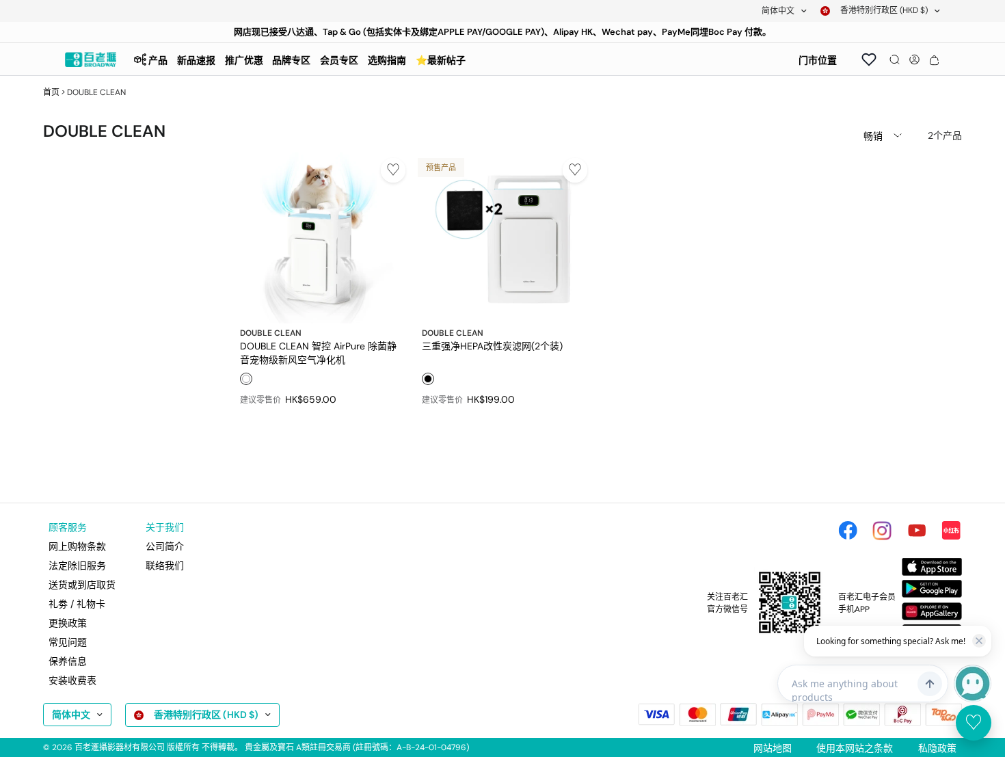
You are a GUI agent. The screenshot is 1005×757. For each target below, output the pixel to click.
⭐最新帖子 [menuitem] (441, 60)
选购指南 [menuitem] (387, 60)
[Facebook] (848, 531)
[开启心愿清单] (869, 59)
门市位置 (818, 60)
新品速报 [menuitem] (196, 60)
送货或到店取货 (82, 585)
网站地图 (772, 748)
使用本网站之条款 (854, 748)
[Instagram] (882, 531)
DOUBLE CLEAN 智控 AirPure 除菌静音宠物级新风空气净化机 (318, 352)
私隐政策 (937, 748)
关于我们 (165, 527)
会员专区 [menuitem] (339, 60)
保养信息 (68, 661)
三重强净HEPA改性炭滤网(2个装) (492, 346)
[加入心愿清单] (393, 170)
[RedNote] (951, 531)
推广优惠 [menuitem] (244, 60)
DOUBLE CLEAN (271, 333)
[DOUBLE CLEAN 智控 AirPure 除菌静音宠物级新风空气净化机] (319, 237)
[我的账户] (914, 59)
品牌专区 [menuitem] (291, 60)
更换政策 (68, 623)
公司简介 (165, 546)
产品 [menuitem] (158, 60)
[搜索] (894, 59)
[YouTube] (917, 531)
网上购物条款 (77, 546)
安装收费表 (72, 680)
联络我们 (165, 565)
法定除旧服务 (77, 565)
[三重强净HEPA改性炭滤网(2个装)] (501, 237)
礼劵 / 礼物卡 (77, 604)
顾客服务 (68, 527)
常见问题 (68, 642)
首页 (51, 92)
